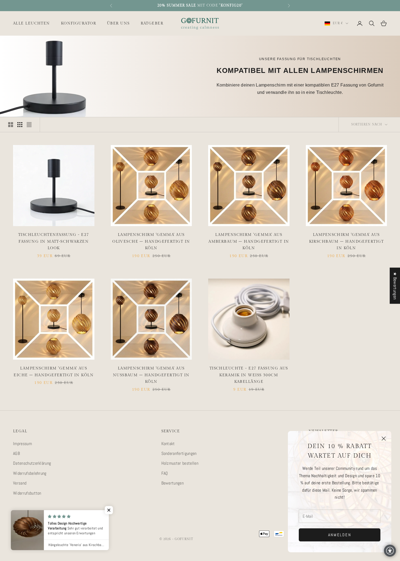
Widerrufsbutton (27, 493)
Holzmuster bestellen (179, 463)
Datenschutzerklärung (32, 463)
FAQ (164, 473)
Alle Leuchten (31, 23)
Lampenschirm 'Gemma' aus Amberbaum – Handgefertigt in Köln (248, 241)
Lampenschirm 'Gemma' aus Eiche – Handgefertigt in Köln (54, 371)
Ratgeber (152, 23)
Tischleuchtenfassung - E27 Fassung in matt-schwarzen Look (53, 241)
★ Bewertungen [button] (395, 286)
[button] (109, 510)
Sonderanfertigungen (179, 453)
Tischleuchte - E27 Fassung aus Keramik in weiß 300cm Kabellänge (249, 375)
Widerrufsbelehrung (30, 473)
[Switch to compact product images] (29, 124)
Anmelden (339, 534)
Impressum (22, 443)
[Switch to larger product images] (10, 124)
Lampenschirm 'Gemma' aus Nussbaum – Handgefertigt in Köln (151, 375)
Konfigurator (78, 23)
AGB (16, 453)
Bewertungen (172, 483)
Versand (19, 483)
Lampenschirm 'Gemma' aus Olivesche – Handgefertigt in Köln (151, 241)
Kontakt (168, 443)
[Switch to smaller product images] (19, 124)
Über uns (118, 23)
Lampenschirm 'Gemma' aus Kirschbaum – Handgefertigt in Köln (346, 241)
